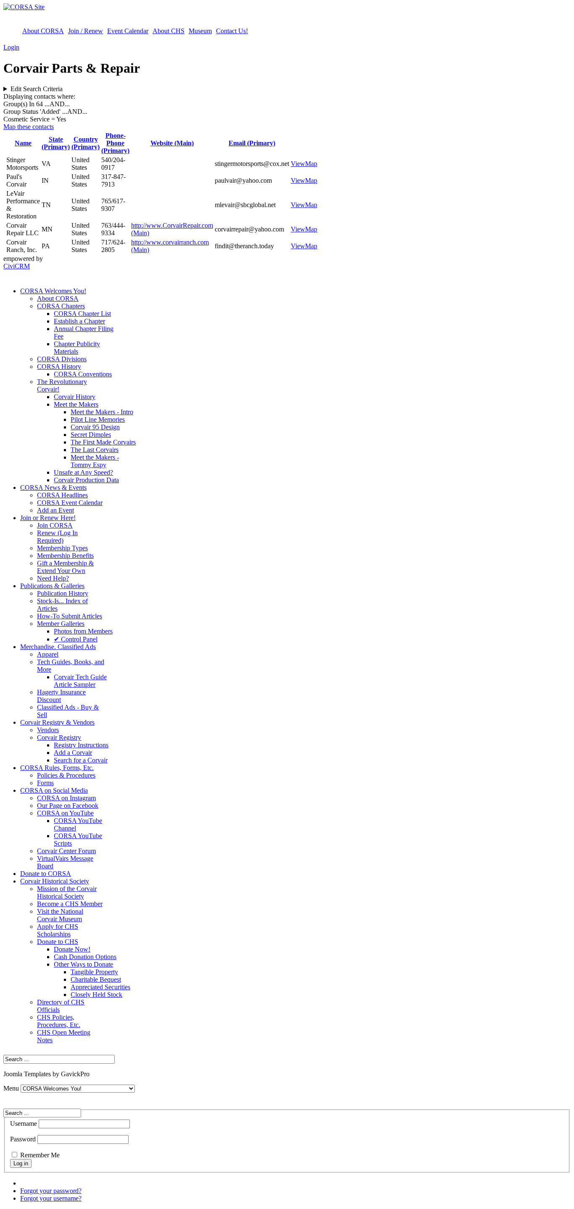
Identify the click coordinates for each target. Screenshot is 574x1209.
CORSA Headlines (62, 495)
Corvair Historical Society (54, 881)
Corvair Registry (59, 737)
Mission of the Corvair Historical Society (67, 892)
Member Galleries (60, 623)
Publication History (62, 593)
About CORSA (43, 30)
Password (23, 1139)
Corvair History (74, 396)
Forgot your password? (51, 1190)
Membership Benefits (65, 555)
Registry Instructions (81, 745)
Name (23, 143)
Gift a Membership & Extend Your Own (65, 567)
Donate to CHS (57, 941)
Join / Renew (85, 30)
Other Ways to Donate (83, 964)
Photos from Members (83, 631)
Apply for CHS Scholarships (57, 930)
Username (23, 1123)
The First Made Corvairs (103, 442)
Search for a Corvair (81, 760)
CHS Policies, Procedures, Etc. (58, 1021)
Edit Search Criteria (37, 88)
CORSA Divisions (62, 359)
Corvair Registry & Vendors (57, 722)
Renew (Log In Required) (57, 536)
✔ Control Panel (75, 639)
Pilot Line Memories (98, 419)
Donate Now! (72, 949)
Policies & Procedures (66, 775)
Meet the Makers (76, 404)
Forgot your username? (51, 1198)
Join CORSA (55, 525)
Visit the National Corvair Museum (60, 915)
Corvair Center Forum (66, 850)
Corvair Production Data (86, 480)
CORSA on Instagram (66, 798)
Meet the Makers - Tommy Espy (95, 461)
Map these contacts (28, 126)
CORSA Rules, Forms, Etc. (57, 767)
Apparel (47, 654)
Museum (200, 30)
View (298, 163)
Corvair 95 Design (95, 427)
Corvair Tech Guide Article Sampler (80, 680)
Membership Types (62, 548)
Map (311, 163)
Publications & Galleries (52, 585)
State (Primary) (56, 143)
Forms (45, 782)
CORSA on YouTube (65, 813)
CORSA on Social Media (54, 790)
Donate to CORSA (45, 873)
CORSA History (59, 366)
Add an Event (55, 510)
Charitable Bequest (96, 979)
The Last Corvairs (94, 449)
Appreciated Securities (100, 987)
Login (11, 47)
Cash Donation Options (85, 956)
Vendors (48, 729)
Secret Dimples (91, 434)
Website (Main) (172, 143)
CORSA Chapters (61, 306)
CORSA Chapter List (82, 313)
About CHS (168, 30)
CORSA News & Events (53, 487)
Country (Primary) (85, 143)
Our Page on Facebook (67, 805)
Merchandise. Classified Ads (58, 646)
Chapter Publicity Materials (77, 347)
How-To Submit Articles (69, 616)
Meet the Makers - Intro (102, 411)
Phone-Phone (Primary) (115, 143)
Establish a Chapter (79, 321)
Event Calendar (127, 30)
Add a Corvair (73, 752)
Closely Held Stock (96, 994)
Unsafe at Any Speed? (83, 472)
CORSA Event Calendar (70, 502)
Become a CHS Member (70, 903)
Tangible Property (94, 971)
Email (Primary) (252, 143)
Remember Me (40, 1155)
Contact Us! (232, 30)
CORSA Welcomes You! (53, 290)
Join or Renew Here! (48, 517)
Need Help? (53, 578)
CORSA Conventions (83, 374)
